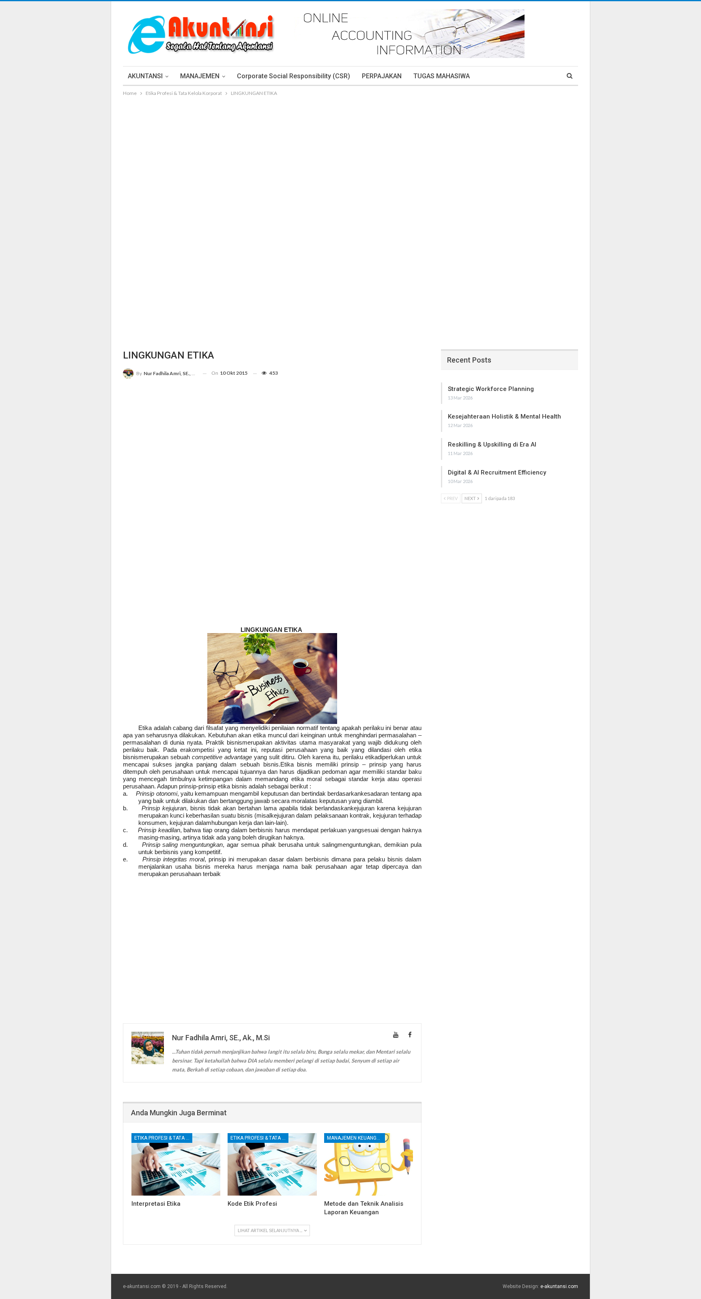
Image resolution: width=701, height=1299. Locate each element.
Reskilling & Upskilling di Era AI (492, 444)
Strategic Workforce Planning (491, 389)
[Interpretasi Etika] (175, 1164)
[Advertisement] (350, 158)
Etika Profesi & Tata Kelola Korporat (163, 1138)
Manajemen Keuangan (355, 1138)
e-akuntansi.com (559, 1286)
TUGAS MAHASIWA (441, 76)
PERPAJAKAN (382, 76)
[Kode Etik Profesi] (272, 1164)
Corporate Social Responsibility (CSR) (293, 76)
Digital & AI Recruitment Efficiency (497, 472)
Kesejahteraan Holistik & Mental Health (504, 416)
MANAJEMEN (199, 76)
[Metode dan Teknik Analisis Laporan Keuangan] (368, 1164)
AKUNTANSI (145, 76)
